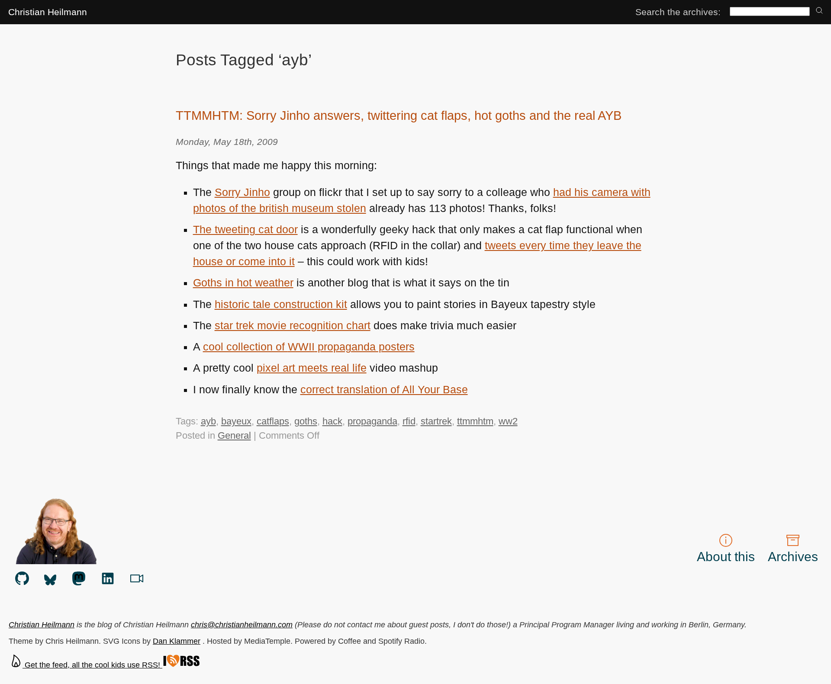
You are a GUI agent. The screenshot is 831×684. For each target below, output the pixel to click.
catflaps (273, 421)
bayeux (236, 421)
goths (305, 421)
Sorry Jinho (242, 192)
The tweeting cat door (245, 229)
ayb (208, 421)
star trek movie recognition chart (292, 325)
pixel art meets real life (312, 368)
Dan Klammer (176, 641)
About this (726, 556)
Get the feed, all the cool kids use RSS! (92, 665)
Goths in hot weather (243, 283)
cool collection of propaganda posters (309, 347)
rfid (409, 421)
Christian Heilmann (47, 12)
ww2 (508, 421)
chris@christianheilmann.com (242, 624)
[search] (819, 11)
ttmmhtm (475, 421)
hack (332, 421)
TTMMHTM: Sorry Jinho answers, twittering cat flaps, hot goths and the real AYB (399, 115)
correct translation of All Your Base (384, 389)
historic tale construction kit (281, 304)
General (234, 435)
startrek (436, 421)
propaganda (372, 421)
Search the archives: (678, 12)
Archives (793, 556)
